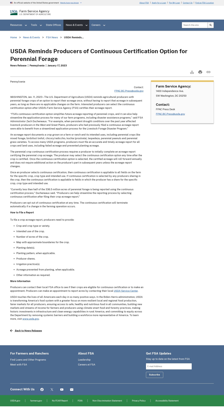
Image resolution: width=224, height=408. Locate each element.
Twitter (52, 390)
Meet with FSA (18, 364)
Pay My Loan (174, 3)
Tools (34, 25)
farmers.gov (36, 400)
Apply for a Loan (159, 3)
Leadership (84, 359)
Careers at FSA (86, 364)
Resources (16, 25)
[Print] (200, 73)
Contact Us (187, 3)
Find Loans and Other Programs (28, 359)
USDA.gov (15, 400)
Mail (72, 390)
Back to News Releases (28, 330)
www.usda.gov (30, 318)
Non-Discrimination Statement (107, 400)
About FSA (144, 3)
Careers (96, 25)
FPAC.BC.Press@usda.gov (129, 91)
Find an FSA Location (204, 3)
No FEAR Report (60, 400)
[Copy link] (208, 73)
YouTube (62, 390)
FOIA (80, 400)
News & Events (74, 25)
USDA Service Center (126, 290)
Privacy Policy (139, 400)
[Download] (191, 73)
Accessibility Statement (167, 400)
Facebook (42, 390)
